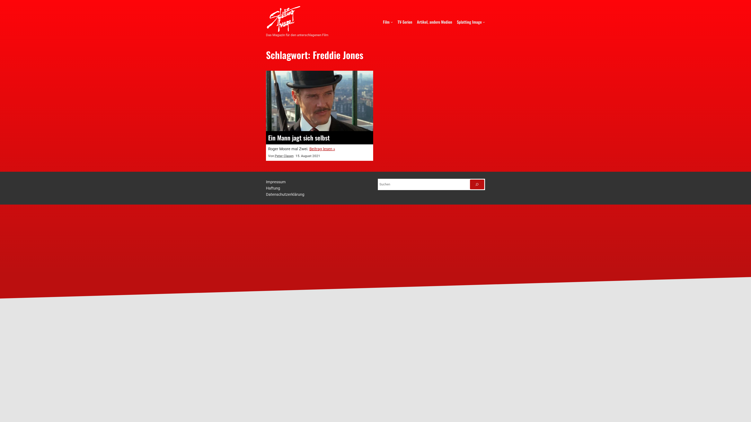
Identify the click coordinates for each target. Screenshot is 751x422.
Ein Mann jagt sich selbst (299, 137)
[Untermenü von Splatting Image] (484, 22)
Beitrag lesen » (322, 149)
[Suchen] (477, 185)
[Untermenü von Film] (392, 22)
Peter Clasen (284, 156)
